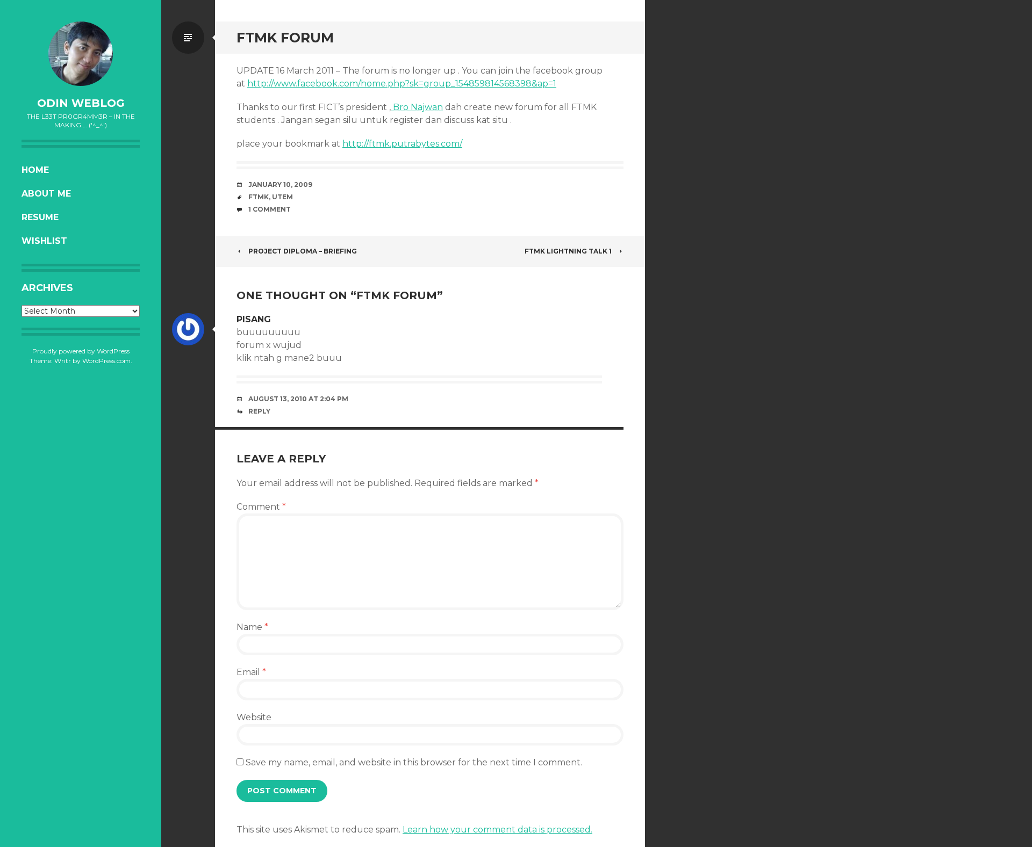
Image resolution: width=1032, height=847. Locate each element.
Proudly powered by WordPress (81, 351)
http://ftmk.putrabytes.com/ (402, 144)
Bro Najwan (417, 107)
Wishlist (44, 241)
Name (252, 627)
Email (251, 672)
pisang (253, 319)
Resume (40, 217)
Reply (259, 411)
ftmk (258, 197)
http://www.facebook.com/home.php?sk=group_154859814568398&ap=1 (401, 83)
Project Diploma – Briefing (302, 251)
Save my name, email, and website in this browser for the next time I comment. (414, 762)
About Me (46, 194)
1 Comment (269, 209)
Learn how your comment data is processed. (497, 829)
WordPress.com (106, 361)
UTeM (282, 197)
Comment (261, 507)
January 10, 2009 (280, 184)
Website (253, 717)
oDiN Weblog (81, 103)
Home (35, 170)
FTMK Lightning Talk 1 (568, 251)
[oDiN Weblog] (81, 53)
